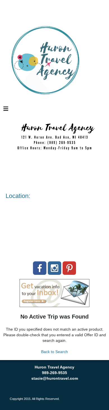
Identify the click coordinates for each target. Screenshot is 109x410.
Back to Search (54, 351)
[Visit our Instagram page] (54, 268)
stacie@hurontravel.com (54, 378)
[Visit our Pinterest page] (69, 268)
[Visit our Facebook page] (39, 268)
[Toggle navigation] (5, 110)
